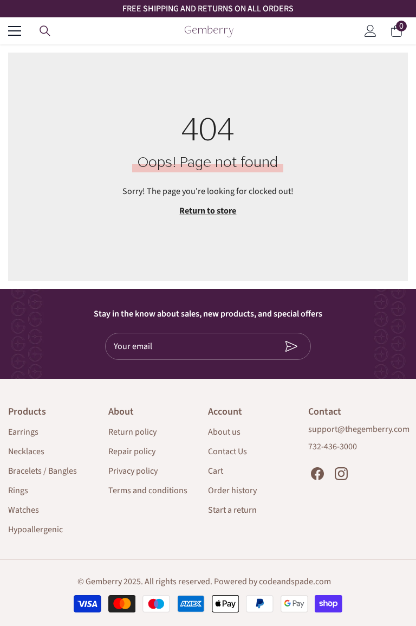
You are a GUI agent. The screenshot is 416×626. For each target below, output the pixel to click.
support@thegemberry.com (359, 429)
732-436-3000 (332, 447)
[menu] (14, 30)
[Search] (44, 30)
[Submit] (280, 346)
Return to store (207, 211)
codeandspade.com (295, 582)
